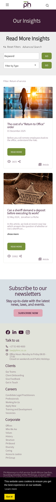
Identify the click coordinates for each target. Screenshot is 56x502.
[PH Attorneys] (27, 4)
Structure (10, 439)
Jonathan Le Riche (30, 217)
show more (13, 233)
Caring (9, 450)
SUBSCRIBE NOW (28, 313)
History (9, 436)
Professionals (12, 398)
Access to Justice (14, 454)
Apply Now (11, 405)
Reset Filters (14, 47)
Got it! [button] (9, 496)
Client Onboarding (15, 375)
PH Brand (10, 443)
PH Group (10, 457)
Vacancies (10, 412)
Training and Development (19, 409)
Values (9, 432)
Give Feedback (13, 378)
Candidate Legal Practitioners (20, 395)
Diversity (10, 446)
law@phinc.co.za (18, 350)
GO (46, 56)
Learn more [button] (11, 489)
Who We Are (11, 429)
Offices (9, 425)
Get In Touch (12, 382)
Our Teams (11, 371)
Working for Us (13, 402)
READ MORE (16, 152)
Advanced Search (32, 47)
